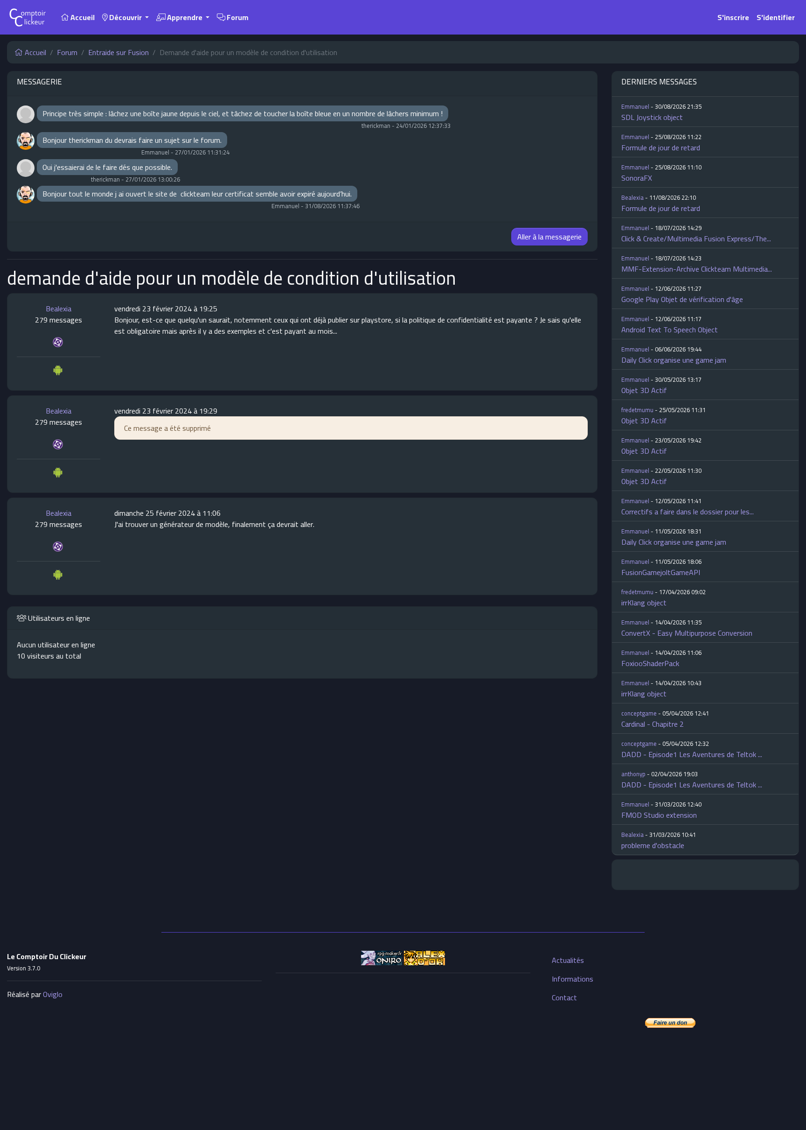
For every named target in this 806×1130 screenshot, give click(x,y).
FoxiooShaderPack (650, 663)
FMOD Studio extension (659, 815)
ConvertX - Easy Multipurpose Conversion (686, 633)
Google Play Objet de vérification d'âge (682, 299)
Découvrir (125, 17)
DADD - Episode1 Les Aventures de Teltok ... (691, 754)
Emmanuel (635, 106)
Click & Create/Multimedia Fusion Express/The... (696, 239)
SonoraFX (636, 178)
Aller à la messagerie (549, 237)
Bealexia (58, 309)
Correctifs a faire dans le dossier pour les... (687, 512)
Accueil (82, 17)
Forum (237, 17)
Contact (564, 997)
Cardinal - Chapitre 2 (652, 724)
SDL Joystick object (652, 117)
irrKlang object (644, 603)
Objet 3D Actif (644, 390)
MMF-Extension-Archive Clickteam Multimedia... (696, 269)
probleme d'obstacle (652, 845)
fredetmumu (637, 409)
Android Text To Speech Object (669, 330)
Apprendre (185, 17)
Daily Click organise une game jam (673, 360)
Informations (572, 979)
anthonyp (633, 773)
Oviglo (53, 994)
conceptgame (639, 713)
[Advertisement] (403, 1046)
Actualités (568, 960)
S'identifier (776, 17)
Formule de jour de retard (660, 147)
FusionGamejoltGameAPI (660, 572)
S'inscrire (733, 17)
